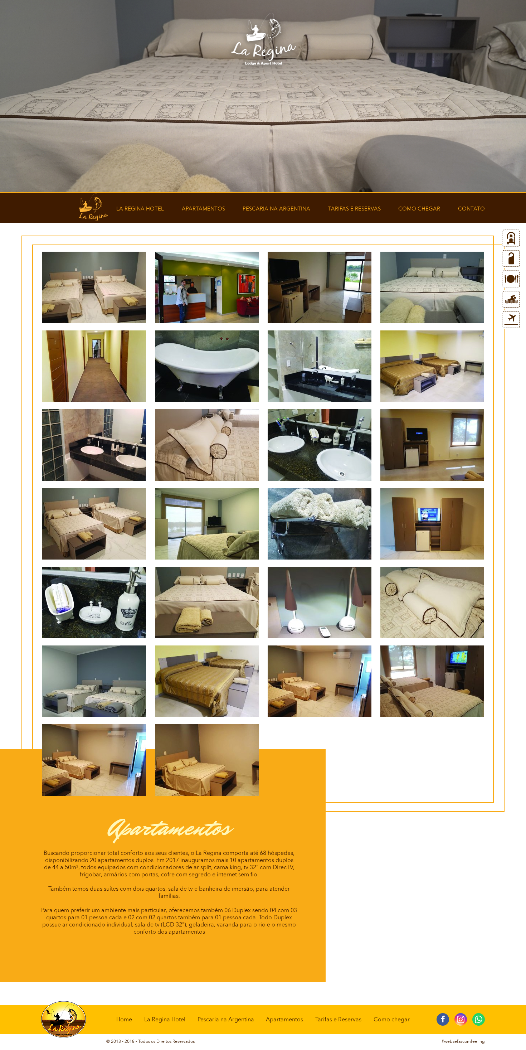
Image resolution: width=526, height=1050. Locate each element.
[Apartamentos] (511, 258)
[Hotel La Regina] (511, 238)
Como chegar (419, 208)
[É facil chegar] (511, 319)
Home (124, 1019)
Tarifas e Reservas (354, 208)
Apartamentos (203, 208)
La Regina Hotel (140, 208)
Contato (471, 208)
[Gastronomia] (511, 279)
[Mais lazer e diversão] (511, 299)
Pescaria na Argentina (276, 208)
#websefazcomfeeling (463, 1041)
